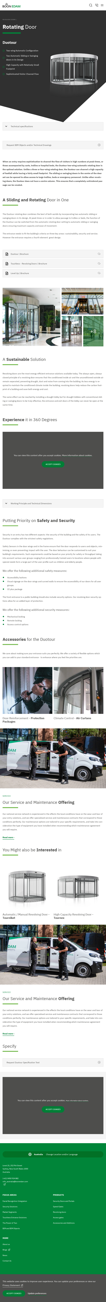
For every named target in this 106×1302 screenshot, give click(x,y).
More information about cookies (77, 455)
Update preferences (37, 1293)
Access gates (58, 1217)
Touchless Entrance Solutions (15, 1217)
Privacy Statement (11, 1285)
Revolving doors (9, 19)
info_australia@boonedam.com (15, 1181)
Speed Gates (58, 1206)
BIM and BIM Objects (11, 1228)
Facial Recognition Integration (15, 1201)
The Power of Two (10, 1223)
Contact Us (7, 1261)
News (5, 1255)
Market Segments (10, 1212)
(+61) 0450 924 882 (10, 1178)
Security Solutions (10, 1206)
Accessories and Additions (64, 1223)
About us (6, 1244)
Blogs (5, 1250)
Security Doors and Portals (63, 1201)
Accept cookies (13, 1293)
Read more (8, 837)
